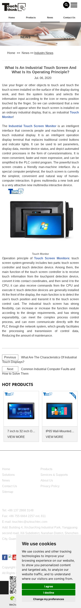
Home (11, 17)
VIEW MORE (16, 436)
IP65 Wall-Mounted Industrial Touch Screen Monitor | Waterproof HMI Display (60, 431)
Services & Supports (54, 474)
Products (31, 17)
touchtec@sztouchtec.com (29, 521)
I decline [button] (48, 592)
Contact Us (69, 17)
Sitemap (7, 491)
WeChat (13, 604)
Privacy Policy (50, 486)
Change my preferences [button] (48, 599)
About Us (46, 480)
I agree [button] (48, 586)
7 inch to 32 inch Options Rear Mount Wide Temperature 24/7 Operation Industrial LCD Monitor (21, 431)
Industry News (43, 53)
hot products (17, 385)
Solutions (8, 474)
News (50, 17)
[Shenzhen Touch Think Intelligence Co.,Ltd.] (14, 8)
